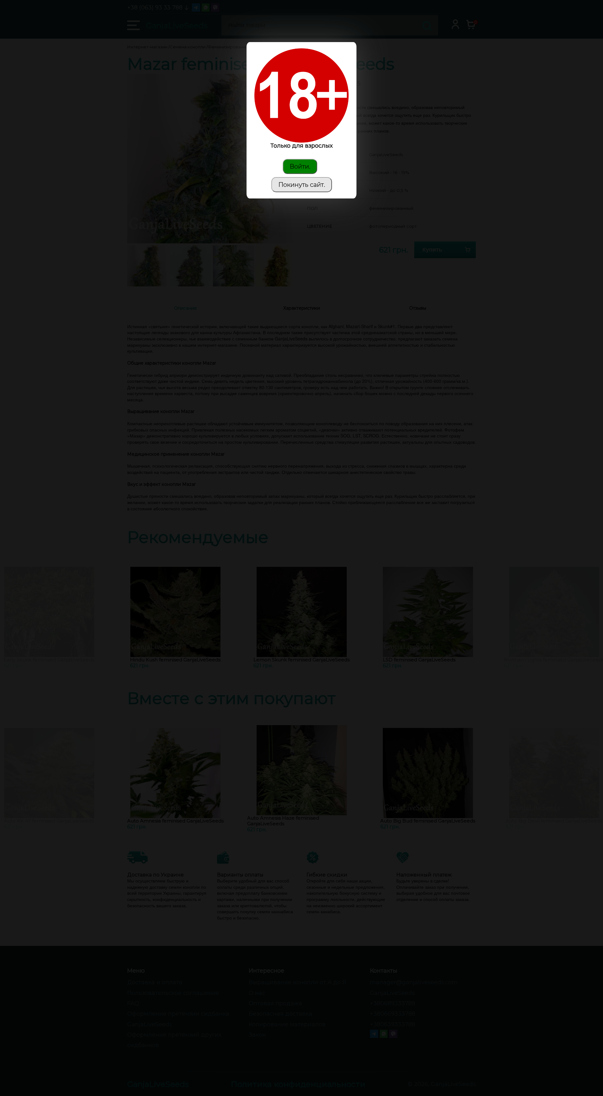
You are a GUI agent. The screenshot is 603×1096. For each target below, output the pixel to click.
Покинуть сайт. (301, 184)
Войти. (300, 166)
